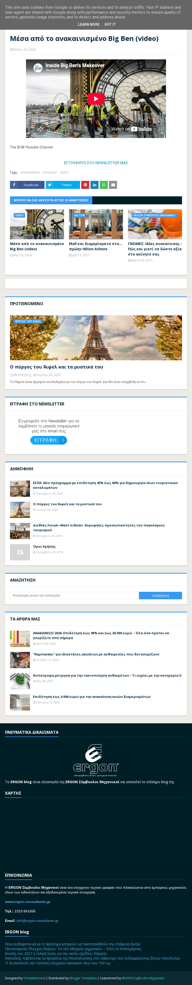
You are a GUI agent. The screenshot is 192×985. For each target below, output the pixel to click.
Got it (110, 24)
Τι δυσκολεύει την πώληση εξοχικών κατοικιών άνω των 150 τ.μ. (58, 963)
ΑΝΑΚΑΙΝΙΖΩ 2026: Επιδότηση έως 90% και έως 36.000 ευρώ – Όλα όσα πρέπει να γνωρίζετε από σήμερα (101, 635)
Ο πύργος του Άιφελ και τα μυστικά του (56, 367)
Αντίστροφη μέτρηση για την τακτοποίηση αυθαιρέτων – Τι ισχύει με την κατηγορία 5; (107, 675)
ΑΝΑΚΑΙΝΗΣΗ (30, 172)
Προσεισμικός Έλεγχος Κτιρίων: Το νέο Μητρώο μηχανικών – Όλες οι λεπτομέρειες (73, 948)
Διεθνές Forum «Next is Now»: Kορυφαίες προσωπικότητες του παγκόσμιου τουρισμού (99, 527)
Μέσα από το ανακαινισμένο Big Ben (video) (37, 246)
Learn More (89, 24)
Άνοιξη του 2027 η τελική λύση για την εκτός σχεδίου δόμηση (55, 953)
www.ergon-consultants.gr (27, 902)
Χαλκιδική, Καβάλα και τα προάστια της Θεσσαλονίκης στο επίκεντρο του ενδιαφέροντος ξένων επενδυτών (92, 958)
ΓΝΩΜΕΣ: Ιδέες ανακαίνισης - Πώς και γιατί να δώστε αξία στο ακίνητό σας (155, 248)
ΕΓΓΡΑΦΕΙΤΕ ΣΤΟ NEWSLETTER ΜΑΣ (96, 162)
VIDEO (64, 172)
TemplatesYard (34, 978)
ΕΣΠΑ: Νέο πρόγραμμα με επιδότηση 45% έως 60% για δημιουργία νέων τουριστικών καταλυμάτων (105, 485)
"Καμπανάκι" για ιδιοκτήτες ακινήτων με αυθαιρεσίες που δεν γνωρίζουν (96, 654)
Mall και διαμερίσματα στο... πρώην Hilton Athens (95, 246)
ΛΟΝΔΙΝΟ (50, 172)
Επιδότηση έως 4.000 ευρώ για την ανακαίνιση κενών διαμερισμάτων (91, 696)
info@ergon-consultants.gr (37, 921)
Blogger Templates (83, 978)
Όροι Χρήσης (44, 546)
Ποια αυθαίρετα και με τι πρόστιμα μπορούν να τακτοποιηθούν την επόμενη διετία (72, 944)
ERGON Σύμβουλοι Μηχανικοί (143, 978)
